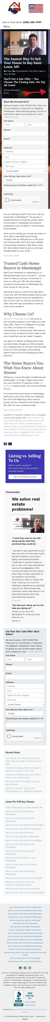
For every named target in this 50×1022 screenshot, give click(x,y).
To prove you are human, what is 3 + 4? (23, 185)
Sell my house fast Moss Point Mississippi (25, 914)
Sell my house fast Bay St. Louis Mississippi (25, 939)
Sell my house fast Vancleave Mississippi (24, 825)
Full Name (8, 121)
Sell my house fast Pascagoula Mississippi (25, 910)
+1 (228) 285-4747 (34, 651)
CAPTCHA (8, 194)
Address (8, 148)
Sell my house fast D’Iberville (19, 832)
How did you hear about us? (18, 176)
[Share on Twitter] (10, 444)
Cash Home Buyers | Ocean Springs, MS (24, 807)
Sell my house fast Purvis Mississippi (23, 888)
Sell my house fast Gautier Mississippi (23, 829)
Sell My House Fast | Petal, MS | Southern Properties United (25, 953)
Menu (7, 26)
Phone (7, 130)
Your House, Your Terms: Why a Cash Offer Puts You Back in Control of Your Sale (24, 761)
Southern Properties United (17, 319)
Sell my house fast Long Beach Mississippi (25, 936)
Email (7, 139)
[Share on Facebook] (5, 444)
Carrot (25, 1019)
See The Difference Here (25, 477)
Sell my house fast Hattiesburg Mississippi (25, 946)
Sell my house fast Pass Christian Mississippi (25, 943)
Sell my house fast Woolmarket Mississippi (25, 933)
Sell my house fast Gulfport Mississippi (24, 840)
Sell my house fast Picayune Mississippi (24, 878)
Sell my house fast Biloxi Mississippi (22, 836)
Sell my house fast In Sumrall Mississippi (25, 892)
